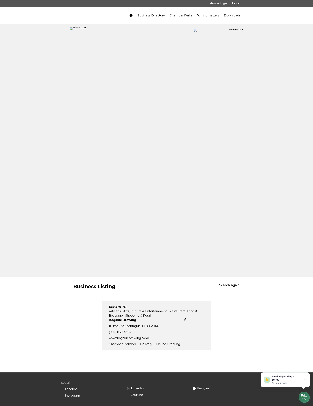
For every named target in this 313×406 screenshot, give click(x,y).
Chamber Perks (181, 15)
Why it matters (208, 15)
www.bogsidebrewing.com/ (129, 338)
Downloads (232, 15)
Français (236, 3)
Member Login (218, 3)
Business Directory (151, 15)
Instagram (72, 395)
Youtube (137, 395)
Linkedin (137, 388)
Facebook (72, 389)
